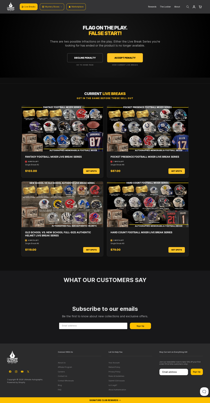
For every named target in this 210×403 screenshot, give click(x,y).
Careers (61, 372)
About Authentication (117, 390)
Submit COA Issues (117, 381)
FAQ (59, 390)
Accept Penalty (125, 57)
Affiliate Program (65, 367)
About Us (62, 363)
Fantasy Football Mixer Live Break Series (53, 156)
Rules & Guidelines (116, 376)
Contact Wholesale (66, 381)
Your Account (114, 363)
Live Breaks (29, 6)
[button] (105, 400)
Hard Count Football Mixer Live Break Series (141, 232)
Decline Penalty (85, 57)
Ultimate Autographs (33, 379)
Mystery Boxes (52, 6)
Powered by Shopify (16, 382)
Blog (60, 385)
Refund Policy (114, 367)
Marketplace (78, 6)
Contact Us (62, 376)
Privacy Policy (114, 372)
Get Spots (91, 171)
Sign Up (140, 326)
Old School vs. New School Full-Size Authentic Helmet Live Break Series (58, 234)
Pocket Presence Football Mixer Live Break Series (145, 156)
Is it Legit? (113, 385)
